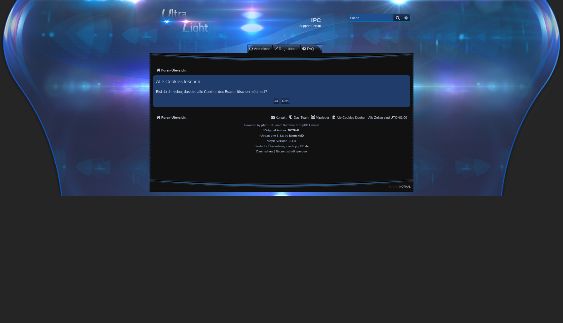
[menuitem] (259, 49)
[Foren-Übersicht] (190, 22)
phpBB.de (302, 146)
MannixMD (296, 135)
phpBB (266, 125)
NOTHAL (294, 130)
